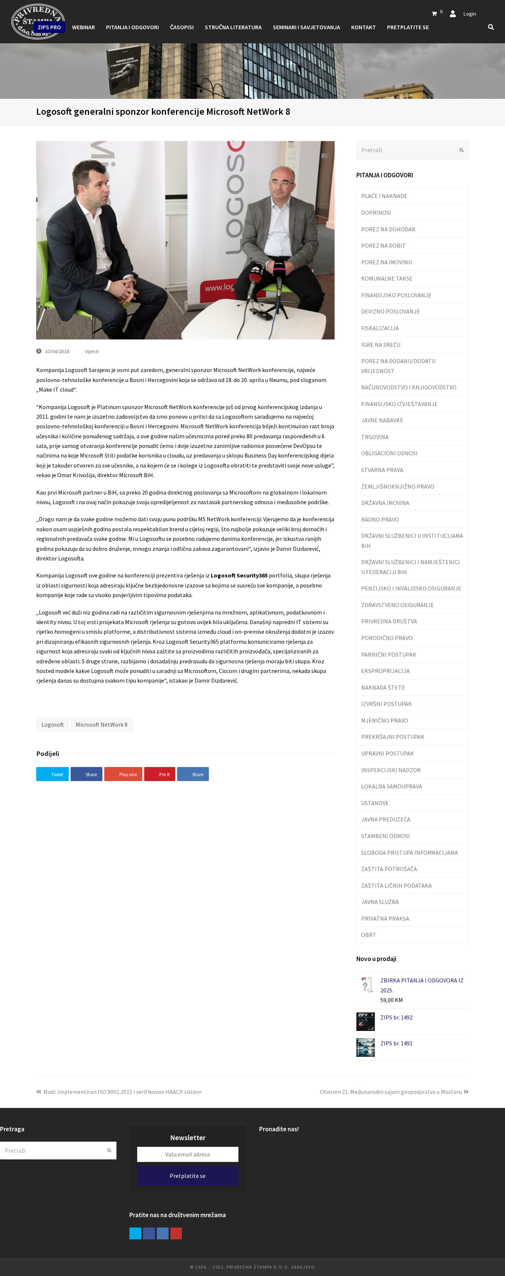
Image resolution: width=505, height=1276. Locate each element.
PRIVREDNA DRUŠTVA (389, 621)
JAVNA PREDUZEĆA (385, 819)
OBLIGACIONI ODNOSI (389, 453)
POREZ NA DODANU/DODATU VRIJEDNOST (398, 365)
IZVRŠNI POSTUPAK (386, 703)
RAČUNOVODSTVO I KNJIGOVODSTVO (409, 387)
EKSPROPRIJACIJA (385, 670)
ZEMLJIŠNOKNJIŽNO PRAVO (397, 486)
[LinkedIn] (163, 1233)
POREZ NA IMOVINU (386, 262)
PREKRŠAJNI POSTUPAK (392, 736)
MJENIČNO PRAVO (384, 720)
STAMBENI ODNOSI (385, 836)
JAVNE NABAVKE (382, 420)
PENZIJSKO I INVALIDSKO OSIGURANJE (411, 588)
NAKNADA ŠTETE (383, 687)
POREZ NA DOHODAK (388, 229)
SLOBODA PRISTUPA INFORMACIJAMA (409, 852)
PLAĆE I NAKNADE (384, 196)
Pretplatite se (188, 1175)
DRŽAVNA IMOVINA (385, 502)
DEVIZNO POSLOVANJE (390, 311)
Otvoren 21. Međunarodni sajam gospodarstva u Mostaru (391, 1091)
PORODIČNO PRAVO (387, 638)
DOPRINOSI (376, 212)
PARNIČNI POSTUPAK (388, 654)
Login (469, 13)
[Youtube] (176, 1233)
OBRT (368, 934)
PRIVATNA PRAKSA (385, 918)
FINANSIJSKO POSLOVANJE (396, 295)
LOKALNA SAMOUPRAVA (391, 786)
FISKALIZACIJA (380, 328)
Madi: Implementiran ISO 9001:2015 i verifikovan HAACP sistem (122, 1091)
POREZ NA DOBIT (383, 245)
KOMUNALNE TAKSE (387, 278)
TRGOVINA (375, 437)
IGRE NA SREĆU (380, 344)
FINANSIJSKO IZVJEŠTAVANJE (399, 404)
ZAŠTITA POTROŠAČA (389, 869)
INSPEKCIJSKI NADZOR (391, 770)
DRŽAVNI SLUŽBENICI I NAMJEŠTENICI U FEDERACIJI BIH (410, 566)
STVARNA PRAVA (382, 469)
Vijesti (92, 351)
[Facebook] (149, 1233)
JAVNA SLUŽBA (380, 901)
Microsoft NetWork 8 (102, 724)
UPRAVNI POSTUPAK (387, 753)
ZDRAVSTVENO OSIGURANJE (397, 605)
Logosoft (52, 724)
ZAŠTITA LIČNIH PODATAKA (396, 885)
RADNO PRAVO (380, 519)
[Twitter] (135, 1233)
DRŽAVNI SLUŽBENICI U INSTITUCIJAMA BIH (412, 540)
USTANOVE (375, 803)
